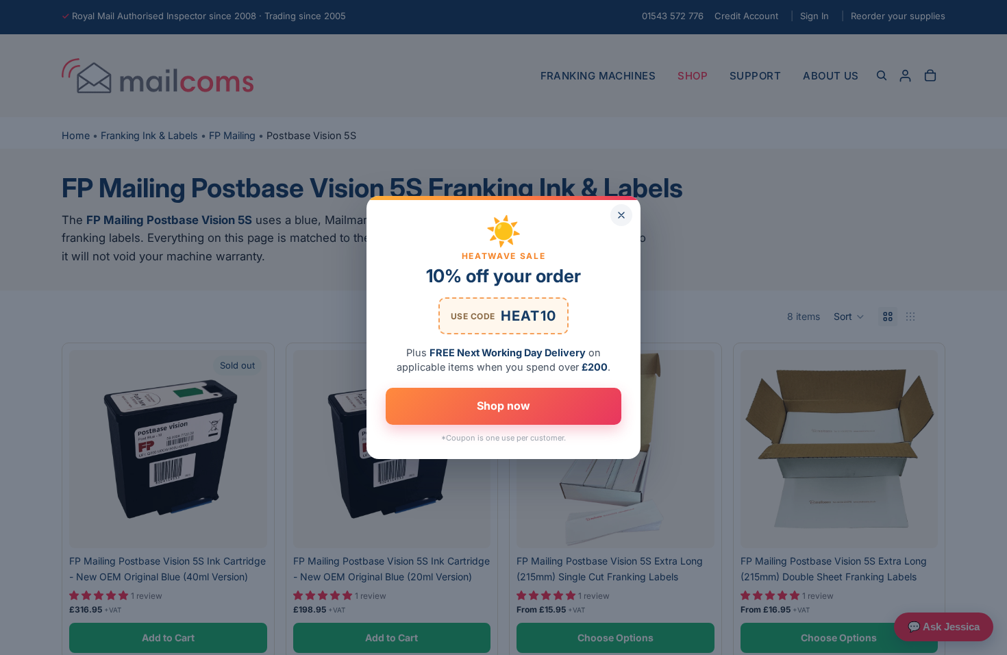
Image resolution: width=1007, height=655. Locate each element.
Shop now (503, 405)
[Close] (621, 215)
